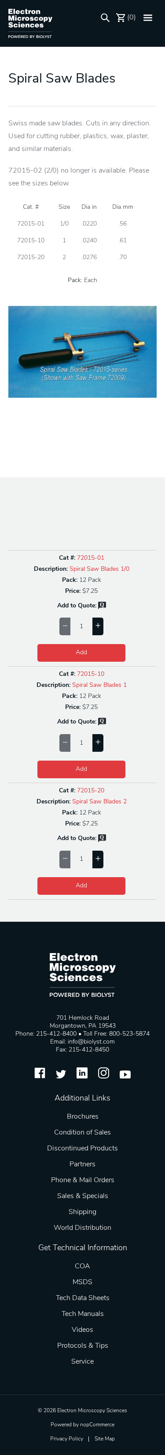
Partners (82, 1164)
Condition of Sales (82, 1132)
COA (82, 1266)
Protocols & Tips (82, 1345)
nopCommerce (97, 1425)
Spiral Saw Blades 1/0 (99, 569)
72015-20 (90, 791)
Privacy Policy (66, 1439)
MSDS (82, 1282)
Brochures (83, 1116)
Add (81, 652)
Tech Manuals (83, 1314)
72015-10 (90, 674)
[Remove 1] (64, 626)
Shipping (82, 1212)
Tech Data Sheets (83, 1298)
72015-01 (90, 558)
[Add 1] (97, 626)
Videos (82, 1330)
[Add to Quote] (102, 607)
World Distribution (82, 1228)
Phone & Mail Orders (82, 1180)
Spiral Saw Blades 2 (99, 802)
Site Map (105, 1439)
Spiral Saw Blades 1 (99, 685)
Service (82, 1361)
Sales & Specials (82, 1196)
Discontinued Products (82, 1148)
